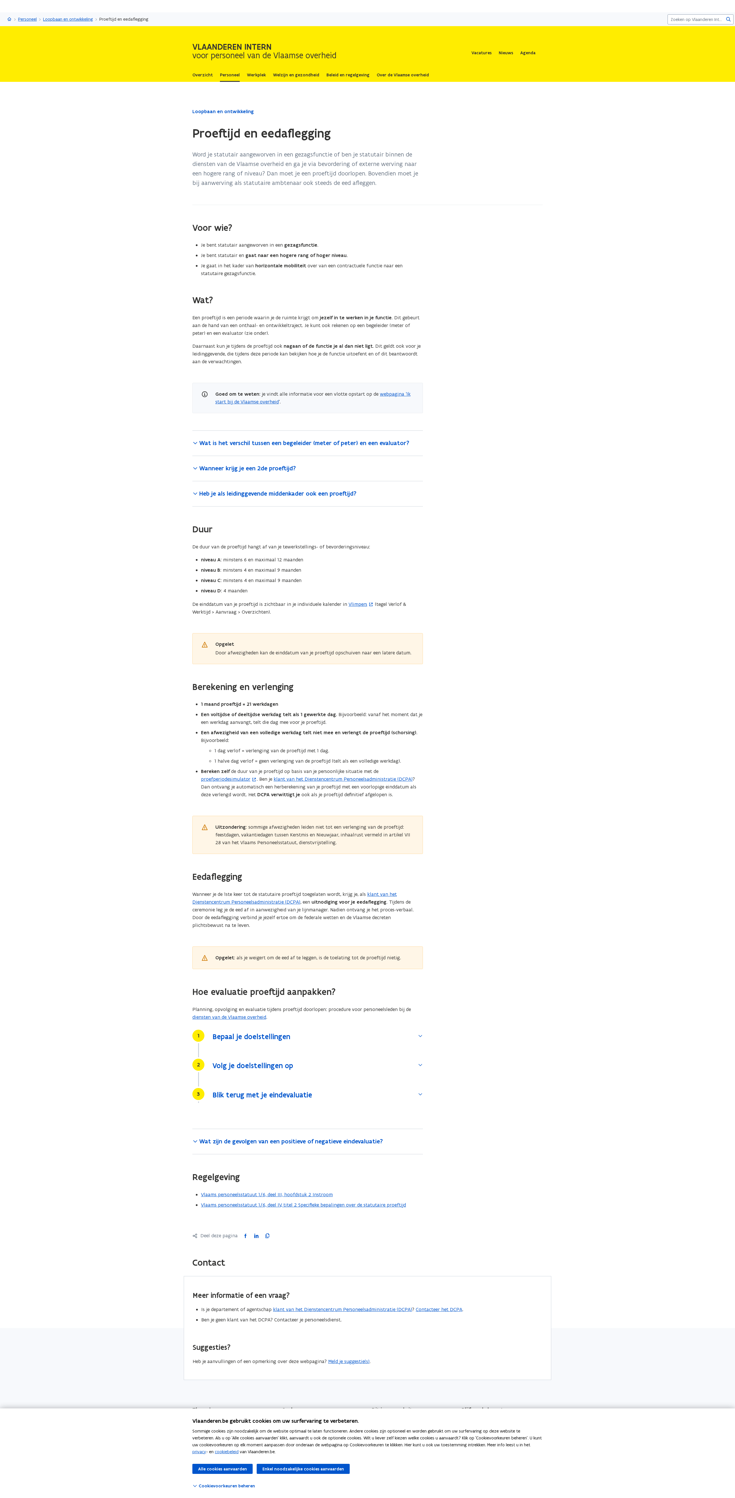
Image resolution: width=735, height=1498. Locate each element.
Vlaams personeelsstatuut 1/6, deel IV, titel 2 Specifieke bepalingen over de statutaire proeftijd (303, 1205)
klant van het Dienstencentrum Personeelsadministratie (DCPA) (343, 779)
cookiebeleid (227, 1451)
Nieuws (506, 53)
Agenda (527, 53)
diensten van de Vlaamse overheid (229, 1017)
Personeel (27, 19)
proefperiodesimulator (225, 779)
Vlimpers (358, 604)
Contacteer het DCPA (439, 1309)
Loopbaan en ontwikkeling (68, 19)
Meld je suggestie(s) (349, 1361)
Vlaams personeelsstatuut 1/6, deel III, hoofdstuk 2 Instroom (267, 1194)
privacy (199, 1451)
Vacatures (481, 53)
